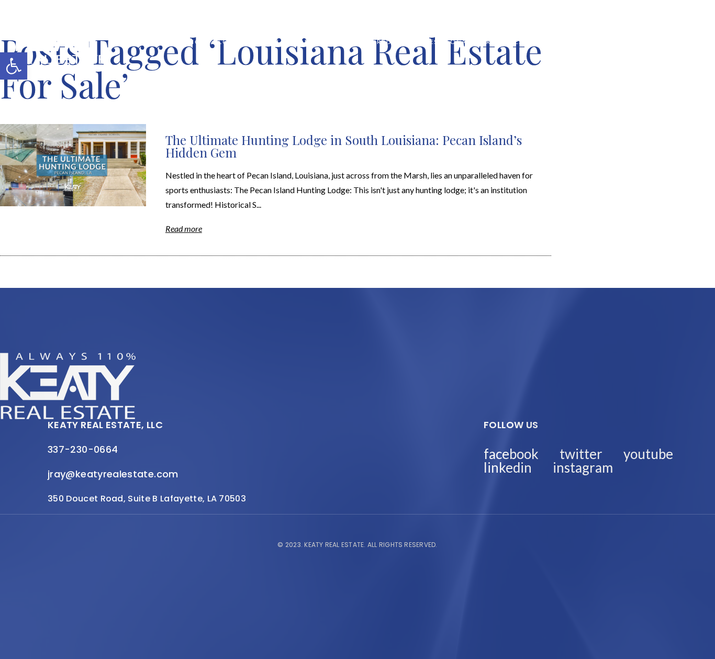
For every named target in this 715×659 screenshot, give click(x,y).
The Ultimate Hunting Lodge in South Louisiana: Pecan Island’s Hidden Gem (343, 146)
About (331, 42)
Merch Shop (181, 42)
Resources (531, 42)
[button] (13, 66)
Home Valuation (276, 42)
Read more (183, 228)
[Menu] (691, 42)
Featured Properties (395, 42)
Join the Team (590, 42)
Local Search (474, 42)
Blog (224, 42)
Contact (645, 42)
